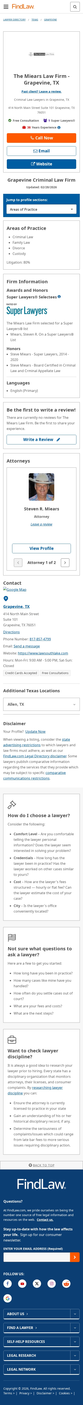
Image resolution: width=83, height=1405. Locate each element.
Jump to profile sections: (27, 199)
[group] (41, 519)
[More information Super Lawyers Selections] (59, 296)
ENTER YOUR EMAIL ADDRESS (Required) (33, 1249)
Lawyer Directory (14, 19)
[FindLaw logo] (24, 7)
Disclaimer (45, 1393)
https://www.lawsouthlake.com (43, 653)
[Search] (75, 7)
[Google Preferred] (7, 1298)
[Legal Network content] (74, 1369)
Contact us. (45, 1220)
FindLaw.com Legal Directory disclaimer (34, 756)
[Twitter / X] (37, 1283)
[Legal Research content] (74, 1355)
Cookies (65, 1393)
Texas (34, 19)
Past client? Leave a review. (41, 91)
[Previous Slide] (18, 562)
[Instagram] (51, 1283)
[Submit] (75, 1257)
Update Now (35, 731)
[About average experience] (59, 127)
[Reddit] (66, 1283)
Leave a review (41, 524)
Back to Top (43, 1165)
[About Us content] (74, 1314)
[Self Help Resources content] (74, 1341)
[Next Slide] (65, 562)
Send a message (27, 646)
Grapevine (50, 19)
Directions (11, 632)
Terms (8, 1393)
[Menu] (6, 6)
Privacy (24, 1393)
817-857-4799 (40, 639)
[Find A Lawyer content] (74, 1327)
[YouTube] (22, 1283)
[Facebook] (7, 1283)
